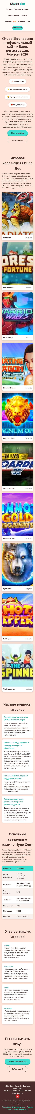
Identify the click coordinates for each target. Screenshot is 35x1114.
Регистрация (17, 140)
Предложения (13, 15)
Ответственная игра (20, 1109)
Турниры (10, 21)
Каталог (9, 9)
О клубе (24, 15)
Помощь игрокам (22, 9)
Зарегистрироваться (17, 1061)
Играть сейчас (17, 133)
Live (28, 21)
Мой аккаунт (17, 28)
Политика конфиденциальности (13, 1107)
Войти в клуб (17, 1069)
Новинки (21, 21)
